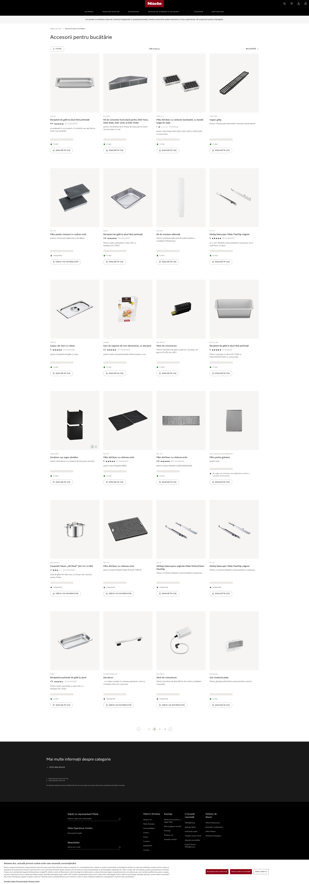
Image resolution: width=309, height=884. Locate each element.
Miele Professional (213, 823)
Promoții (167, 831)
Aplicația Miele (190, 827)
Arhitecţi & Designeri (213, 836)
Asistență (198, 12)
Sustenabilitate (149, 828)
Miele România (148, 824)
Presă (145, 837)
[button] (92, 446)
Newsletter (74, 842)
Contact (146, 850)
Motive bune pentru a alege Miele (172, 821)
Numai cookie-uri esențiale (241, 871)
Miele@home (190, 823)
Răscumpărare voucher (173, 826)
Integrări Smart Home (193, 836)
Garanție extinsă (170, 839)
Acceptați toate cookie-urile (217, 871)
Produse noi (168, 835)
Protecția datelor (22, 881)
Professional (218, 12)
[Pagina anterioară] (138, 729)
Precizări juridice (10, 881)
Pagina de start (56, 29)
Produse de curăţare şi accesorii (163, 12)
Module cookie (34, 881)
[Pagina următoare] (170, 729)
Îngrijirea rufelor (110, 12)
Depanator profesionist (214, 827)
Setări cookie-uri (261, 871)
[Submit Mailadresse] (119, 848)
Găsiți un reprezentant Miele (83, 814)
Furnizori (146, 841)
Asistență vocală (191, 831)
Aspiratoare (133, 12)
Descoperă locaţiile (75, 833)
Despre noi (147, 820)
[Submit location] (119, 819)
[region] (154, 872)
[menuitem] (90, 11)
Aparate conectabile (192, 840)
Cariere (146, 833)
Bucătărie (89, 12)
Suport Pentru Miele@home (190, 846)
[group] (74, 107)
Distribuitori (147, 846)
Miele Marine (211, 831)
